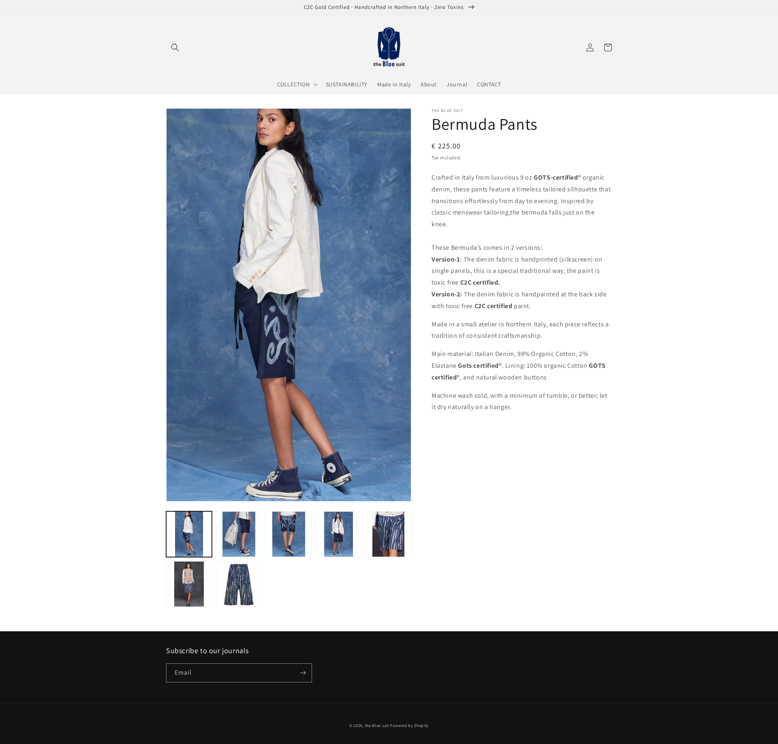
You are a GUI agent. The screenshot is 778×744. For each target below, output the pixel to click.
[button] (175, 47)
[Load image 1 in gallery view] (189, 534)
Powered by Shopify (409, 725)
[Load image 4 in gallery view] (338, 534)
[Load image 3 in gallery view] (289, 534)
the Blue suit (377, 725)
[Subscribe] (303, 672)
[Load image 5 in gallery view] (388, 534)
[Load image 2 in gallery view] (239, 534)
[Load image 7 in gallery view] (239, 584)
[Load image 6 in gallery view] (189, 584)
